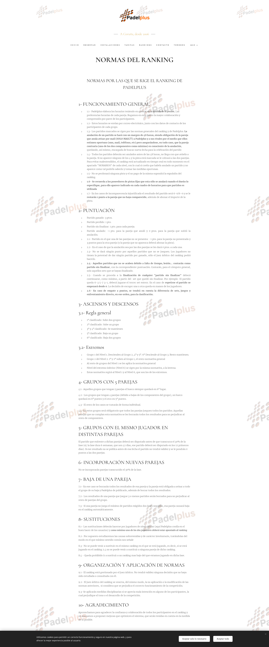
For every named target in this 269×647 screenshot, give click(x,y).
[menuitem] (75, 45)
